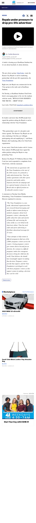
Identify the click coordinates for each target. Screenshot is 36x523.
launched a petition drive (25, 105)
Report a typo (6, 280)
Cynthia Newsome (13, 54)
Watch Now (31, 2)
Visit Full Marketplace (28, 291)
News (4, 15)
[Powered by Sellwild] (31, 393)
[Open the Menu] (3, 2)
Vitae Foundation (7, 80)
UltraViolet (20, 73)
